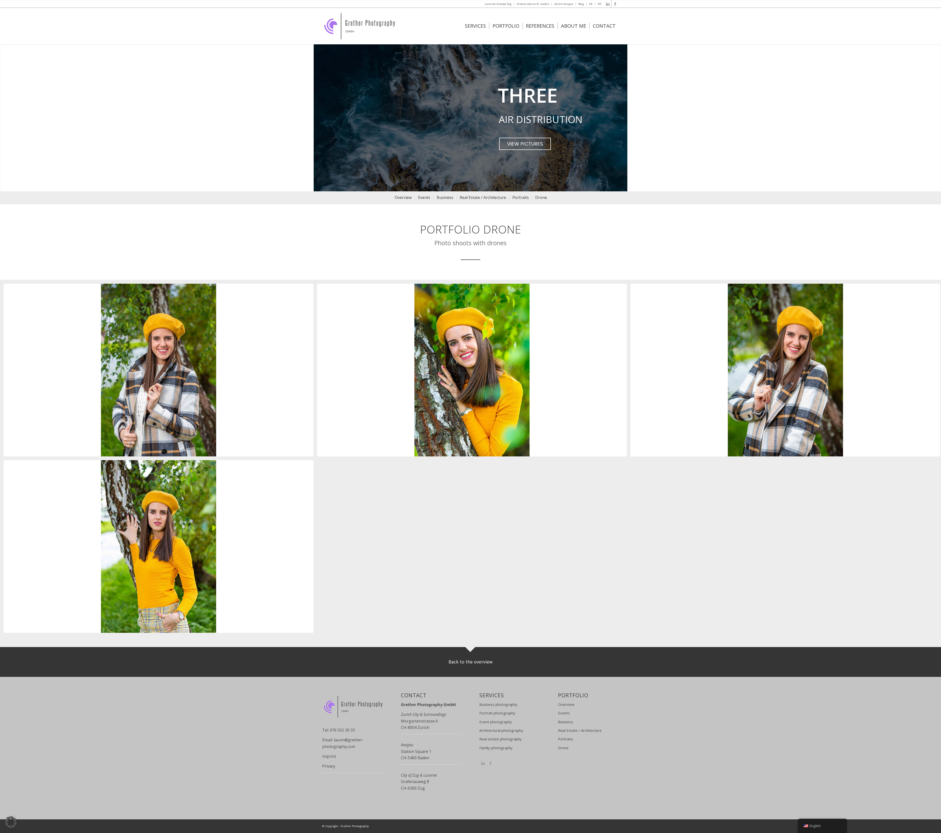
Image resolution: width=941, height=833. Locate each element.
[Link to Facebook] (615, 4)
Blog (581, 4)
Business (565, 721)
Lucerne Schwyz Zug (498, 4)
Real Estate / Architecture (580, 730)
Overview (566, 704)
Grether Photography (354, 826)
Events (564, 712)
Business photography (498, 704)
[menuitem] (498, 4)
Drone (563, 747)
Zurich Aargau (563, 4)
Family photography (496, 747)
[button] (11, 822)
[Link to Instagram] (483, 763)
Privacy (328, 766)
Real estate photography (500, 738)
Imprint (329, 756)
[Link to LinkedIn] (607, 4)
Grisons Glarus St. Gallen (533, 4)
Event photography (495, 721)
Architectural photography (501, 730)
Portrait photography (497, 712)
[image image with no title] (160, 372)
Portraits (565, 738)
